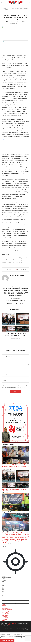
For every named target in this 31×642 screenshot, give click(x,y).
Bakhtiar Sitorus (10, 21)
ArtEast (10, 624)
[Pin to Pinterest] (23, 269)
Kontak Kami (26, 630)
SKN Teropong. (13, 623)
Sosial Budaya (5, 611)
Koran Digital (5, 613)
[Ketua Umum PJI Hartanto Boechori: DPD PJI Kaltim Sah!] (15, 322)
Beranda (4, 8)
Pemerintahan (5, 618)
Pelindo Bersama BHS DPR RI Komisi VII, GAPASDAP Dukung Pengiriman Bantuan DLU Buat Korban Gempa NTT (15, 466)
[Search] (29, 2)
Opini (3, 620)
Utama (3, 604)
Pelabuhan (5, 612)
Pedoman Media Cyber (21, 628)
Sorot (3, 607)
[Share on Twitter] (21, 269)
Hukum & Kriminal (6, 608)
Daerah (4, 605)
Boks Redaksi (8, 628)
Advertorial (5, 615)
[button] (15, 341)
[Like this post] (18, 269)
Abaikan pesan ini (7, 640)
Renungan (4, 616)
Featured (4, 619)
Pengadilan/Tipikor (7, 609)
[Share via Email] (25, 269)
